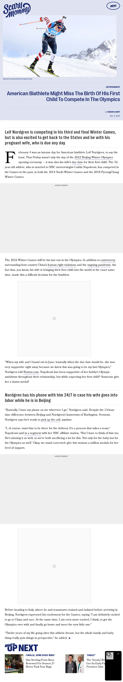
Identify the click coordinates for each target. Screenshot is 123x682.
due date (77, 162)
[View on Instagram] (54, 318)
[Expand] (108, 654)
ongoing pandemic (99, 265)
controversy (107, 260)
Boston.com (31, 372)
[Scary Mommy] (17, 10)
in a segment (33, 433)
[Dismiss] (118, 654)
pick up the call (50, 420)
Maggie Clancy (114, 112)
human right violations (62, 265)
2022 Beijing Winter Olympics (93, 157)
